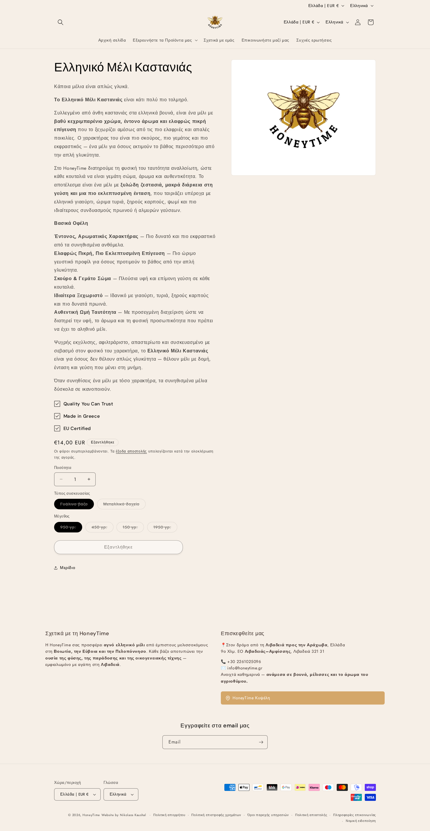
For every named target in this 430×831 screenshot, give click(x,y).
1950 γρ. (165, 528)
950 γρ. (71, 528)
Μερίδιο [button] (67, 567)
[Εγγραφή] (260, 742)
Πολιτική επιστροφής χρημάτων (216, 815)
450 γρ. (102, 528)
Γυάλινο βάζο (77, 505)
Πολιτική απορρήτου (169, 815)
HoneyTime (91, 815)
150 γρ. (133, 528)
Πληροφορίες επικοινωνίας (354, 815)
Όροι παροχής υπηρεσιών (268, 815)
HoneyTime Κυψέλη (251, 698)
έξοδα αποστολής (131, 451)
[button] (60, 22)
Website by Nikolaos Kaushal (124, 815)
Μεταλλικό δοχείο (124, 505)
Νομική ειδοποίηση (361, 820)
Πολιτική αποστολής (311, 815)
